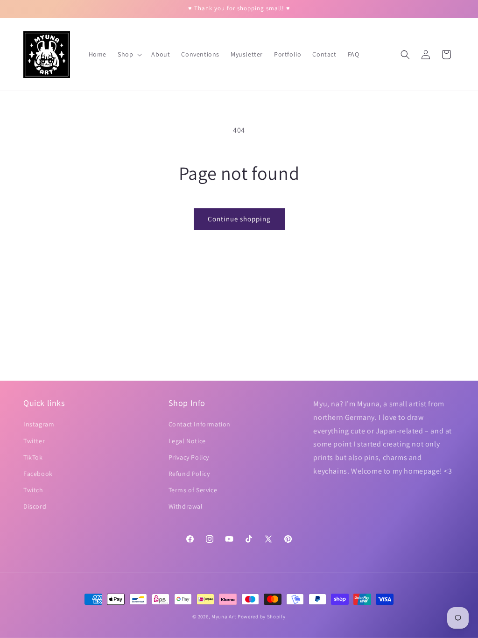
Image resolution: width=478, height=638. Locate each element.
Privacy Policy (189, 457)
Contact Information (200, 424)
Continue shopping (239, 218)
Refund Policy (189, 473)
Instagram (38, 424)
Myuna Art (223, 616)
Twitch (33, 490)
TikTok (33, 457)
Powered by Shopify (262, 616)
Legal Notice (187, 441)
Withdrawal (186, 506)
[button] (129, 54)
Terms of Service (193, 490)
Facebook (38, 473)
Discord (34, 506)
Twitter (34, 441)
